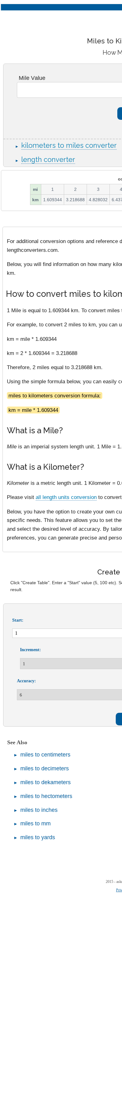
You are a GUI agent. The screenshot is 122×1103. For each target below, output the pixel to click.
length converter (48, 160)
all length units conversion (66, 497)
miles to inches (39, 810)
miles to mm (35, 823)
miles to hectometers (46, 796)
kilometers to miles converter (69, 145)
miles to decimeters (44, 768)
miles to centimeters (45, 754)
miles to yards (37, 837)
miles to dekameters (45, 782)
